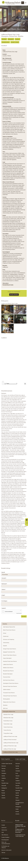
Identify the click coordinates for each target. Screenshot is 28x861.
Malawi (3, 790)
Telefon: (4, 589)
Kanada (17, 811)
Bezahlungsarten (5, 839)
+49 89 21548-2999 (19, 836)
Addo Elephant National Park (9, 626)
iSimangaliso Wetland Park (9, 711)
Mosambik (4, 785)
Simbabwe (4, 773)
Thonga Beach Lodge (8, 733)
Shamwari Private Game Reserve (10, 686)
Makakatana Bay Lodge (8, 717)
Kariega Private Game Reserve (9, 648)
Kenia (3, 780)
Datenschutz (4, 830)
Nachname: (4, 583)
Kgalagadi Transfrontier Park (9, 651)
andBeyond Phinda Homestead (10, 739)
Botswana (4, 766)
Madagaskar (4, 788)
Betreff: (3, 572)
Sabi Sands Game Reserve (8, 680)
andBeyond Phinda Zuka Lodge (11, 752)
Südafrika (5, 623)
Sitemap (3, 852)
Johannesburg (6, 642)
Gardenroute (5, 636)
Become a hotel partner (6, 850)
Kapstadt (5, 645)
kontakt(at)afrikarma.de (20, 834)
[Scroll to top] (25, 858)
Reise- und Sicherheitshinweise (6, 843)
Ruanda (3, 792)
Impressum (4, 827)
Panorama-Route (6, 677)
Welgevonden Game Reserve (9, 702)
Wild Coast (5, 708)
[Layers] (25, 384)
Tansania (3, 768)
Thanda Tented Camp (8, 727)
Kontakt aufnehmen (14, 294)
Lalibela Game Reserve (8, 664)
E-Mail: (3, 595)
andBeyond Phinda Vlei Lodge (10, 748)
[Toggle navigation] (25, 3)
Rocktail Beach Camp (8, 284)
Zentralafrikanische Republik (20, 803)
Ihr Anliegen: (4, 601)
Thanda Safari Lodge (8, 723)
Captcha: (4, 608)
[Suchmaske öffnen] (22, 2)
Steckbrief (4, 39)
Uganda (3, 795)
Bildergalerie (10, 39)
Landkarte (17, 39)
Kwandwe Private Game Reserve (10, 661)
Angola (17, 809)
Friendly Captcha (18, 613)
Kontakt (3, 825)
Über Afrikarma (5, 834)
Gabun (17, 797)
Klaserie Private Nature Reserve (9, 655)
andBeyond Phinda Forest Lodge (10, 736)
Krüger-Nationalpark (7, 658)
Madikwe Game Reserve (8, 667)
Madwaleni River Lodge (8, 714)
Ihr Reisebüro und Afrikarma (5, 847)
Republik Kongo (5, 783)
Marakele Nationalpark (7, 673)
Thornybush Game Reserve (9, 692)
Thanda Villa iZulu (7, 730)
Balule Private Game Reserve (9, 630)
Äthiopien (17, 800)
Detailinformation (5, 42)
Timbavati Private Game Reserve (10, 695)
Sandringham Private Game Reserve (10, 683)
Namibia (3, 770)
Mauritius (17, 785)
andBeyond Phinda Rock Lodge (10, 745)
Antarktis (3, 797)
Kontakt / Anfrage (15, 42)
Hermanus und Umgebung (8, 639)
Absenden (24, 616)
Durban (4, 633)
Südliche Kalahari (6, 689)
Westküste (5, 705)
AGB (3, 832)
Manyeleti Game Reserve (8, 670)
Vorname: (4, 578)
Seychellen (18, 783)
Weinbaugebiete (6, 698)
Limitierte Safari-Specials (7, 763)
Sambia (3, 775)
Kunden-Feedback (5, 837)
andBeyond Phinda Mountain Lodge (11, 742)
